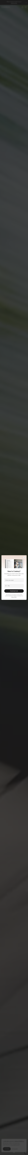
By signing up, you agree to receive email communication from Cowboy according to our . (14, 596)
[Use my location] (5, 585)
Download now (14, 591)
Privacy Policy (14, 597)
